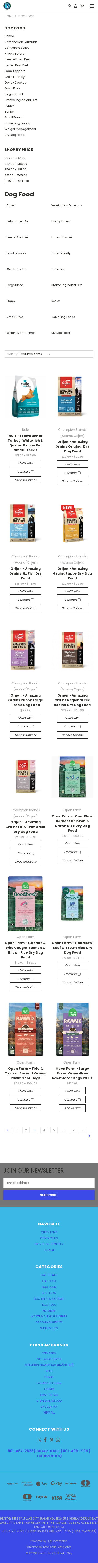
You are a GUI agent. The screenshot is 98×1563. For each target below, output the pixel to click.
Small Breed (14, 117)
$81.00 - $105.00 (16, 175)
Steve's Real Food (49, 1401)
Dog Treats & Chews (49, 1299)
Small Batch (49, 1395)
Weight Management (20, 129)
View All (49, 1412)
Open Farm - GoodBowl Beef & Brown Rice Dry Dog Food (72, 948)
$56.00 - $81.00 (15, 169)
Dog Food (49, 1287)
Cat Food (49, 1281)
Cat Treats (49, 1275)
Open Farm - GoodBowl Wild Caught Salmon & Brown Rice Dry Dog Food (25, 950)
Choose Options (25, 480)
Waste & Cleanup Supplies (49, 1316)
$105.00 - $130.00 (17, 181)
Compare (24, 472)
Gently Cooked (16, 82)
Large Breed (14, 94)
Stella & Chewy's (49, 1359)
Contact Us (49, 1238)
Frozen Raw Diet (16, 65)
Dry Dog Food (14, 135)
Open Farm (49, 1353)
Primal (49, 1377)
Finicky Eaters (14, 53)
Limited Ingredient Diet (21, 100)
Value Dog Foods (17, 123)
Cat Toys (49, 1293)
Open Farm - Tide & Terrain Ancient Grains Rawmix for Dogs (25, 1073)
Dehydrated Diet (17, 48)
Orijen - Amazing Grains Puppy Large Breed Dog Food (25, 700)
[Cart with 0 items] (82, 6)
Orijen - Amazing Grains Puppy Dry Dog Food (72, 573)
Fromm (49, 1389)
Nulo (49, 1371)
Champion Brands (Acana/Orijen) (49, 1365)
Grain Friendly (15, 77)
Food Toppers (15, 71)
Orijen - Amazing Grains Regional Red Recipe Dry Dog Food (72, 700)
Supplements (49, 1328)
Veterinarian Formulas (21, 42)
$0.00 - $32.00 (15, 158)
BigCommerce (57, 1541)
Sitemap (49, 1250)
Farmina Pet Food (49, 1383)
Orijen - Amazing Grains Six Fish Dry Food (25, 573)
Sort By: (12, 354)
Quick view (25, 463)
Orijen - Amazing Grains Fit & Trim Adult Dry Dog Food (25, 827)
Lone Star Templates (57, 1547)
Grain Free (12, 88)
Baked (9, 36)
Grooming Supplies (49, 1322)
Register (57, 1244)
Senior (9, 111)
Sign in (40, 1244)
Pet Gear (49, 1310)
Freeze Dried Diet (17, 59)
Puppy (9, 106)
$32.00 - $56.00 (16, 164)
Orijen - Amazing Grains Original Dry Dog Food (72, 446)
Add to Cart (72, 1108)
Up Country (49, 1406)
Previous (7, 1558)
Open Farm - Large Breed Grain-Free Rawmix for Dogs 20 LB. (72, 1073)
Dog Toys (49, 1305)
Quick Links (49, 1232)
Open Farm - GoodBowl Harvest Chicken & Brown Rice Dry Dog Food (72, 823)
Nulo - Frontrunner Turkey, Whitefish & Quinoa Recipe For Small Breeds (26, 442)
